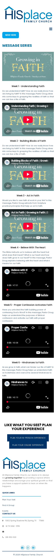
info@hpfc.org (11, 531)
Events (5, 511)
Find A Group (8, 505)
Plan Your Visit (8, 499)
